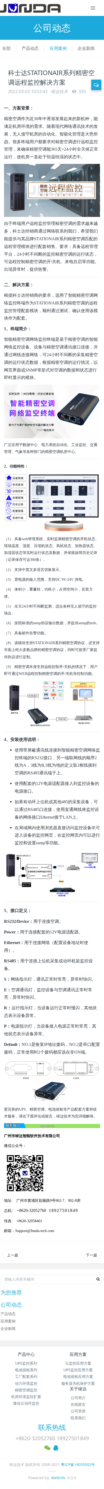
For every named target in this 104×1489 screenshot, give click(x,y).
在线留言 (78, 1404)
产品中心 (26, 1354)
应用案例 (58, 48)
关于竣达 (78, 1389)
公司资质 (78, 1410)
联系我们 (78, 1417)
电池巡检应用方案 (78, 1376)
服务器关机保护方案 (78, 1383)
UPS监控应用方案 (78, 1369)
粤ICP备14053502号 (78, 1464)
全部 (6, 48)
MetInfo (58, 1477)
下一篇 (91, 1254)
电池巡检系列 (26, 1369)
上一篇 (12, 1254)
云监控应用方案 (78, 1363)
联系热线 (52, 1427)
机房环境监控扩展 (26, 1396)
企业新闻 (86, 48)
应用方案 (78, 1354)
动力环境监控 (26, 1383)
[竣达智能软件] (30, 8)
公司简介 (78, 1397)
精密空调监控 (26, 1389)
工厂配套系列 (26, 1376)
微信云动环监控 (26, 1403)
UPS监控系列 (26, 1363)
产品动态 (30, 48)
